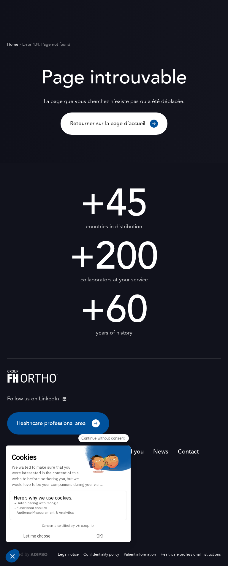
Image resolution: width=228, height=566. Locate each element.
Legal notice (68, 554)
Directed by (18, 554)
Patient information (140, 554)
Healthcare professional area (52, 423)
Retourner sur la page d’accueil (107, 123)
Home (12, 44)
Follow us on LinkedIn (34, 398)
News (160, 452)
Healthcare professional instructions (191, 554)
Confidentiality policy (101, 554)
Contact (188, 452)
